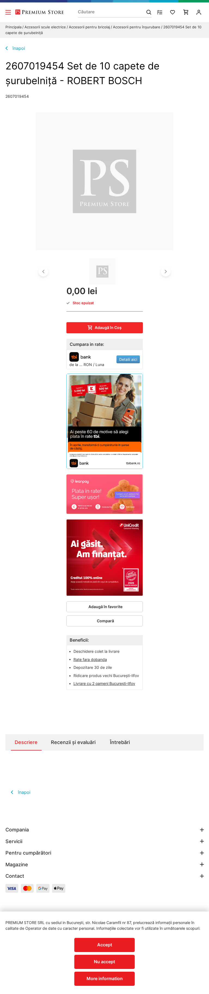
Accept (104, 944)
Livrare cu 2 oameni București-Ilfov (104, 683)
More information (105, 978)
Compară (105, 620)
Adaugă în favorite (105, 606)
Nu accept (104, 961)
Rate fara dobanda (90, 659)
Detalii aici (128, 359)
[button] (43, 271)
